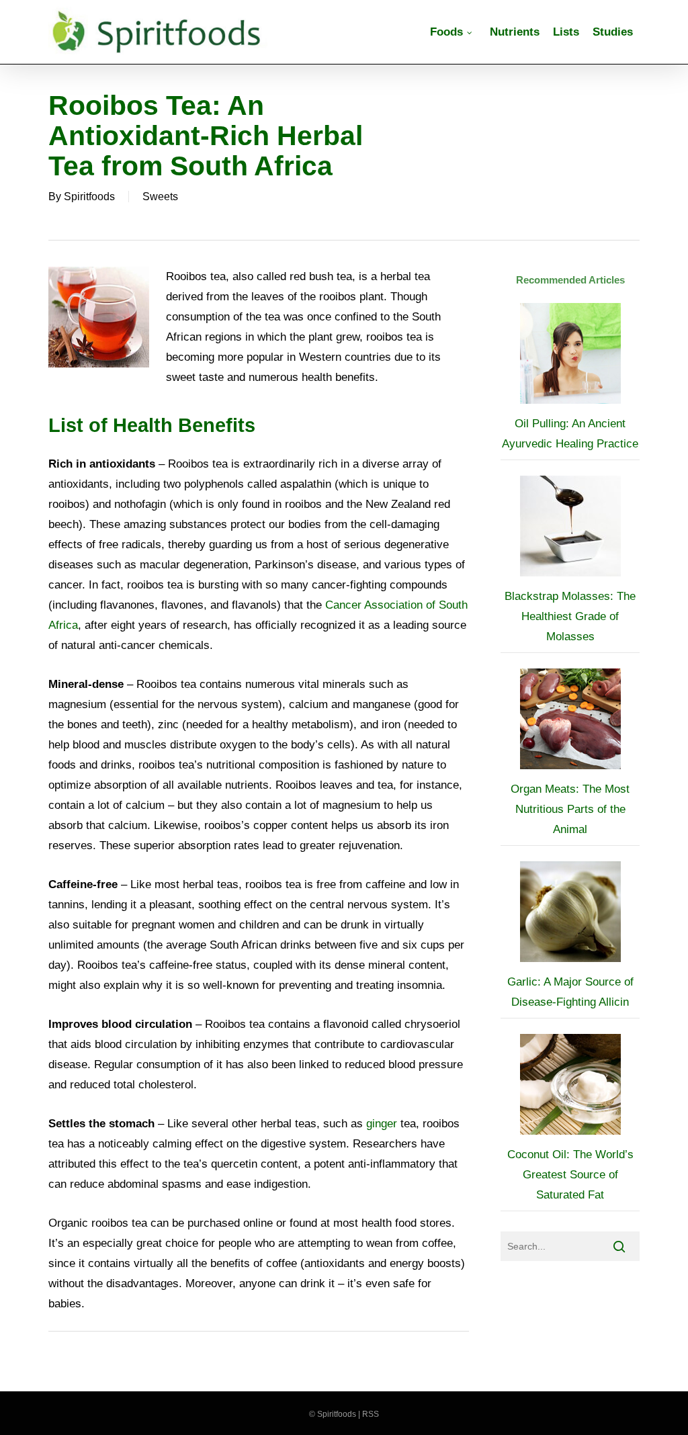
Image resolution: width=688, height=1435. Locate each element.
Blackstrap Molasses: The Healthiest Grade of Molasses (570, 616)
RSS (370, 1414)
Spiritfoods (89, 196)
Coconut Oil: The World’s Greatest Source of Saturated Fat (570, 1174)
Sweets (160, 196)
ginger (381, 1123)
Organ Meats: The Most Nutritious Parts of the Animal (570, 809)
